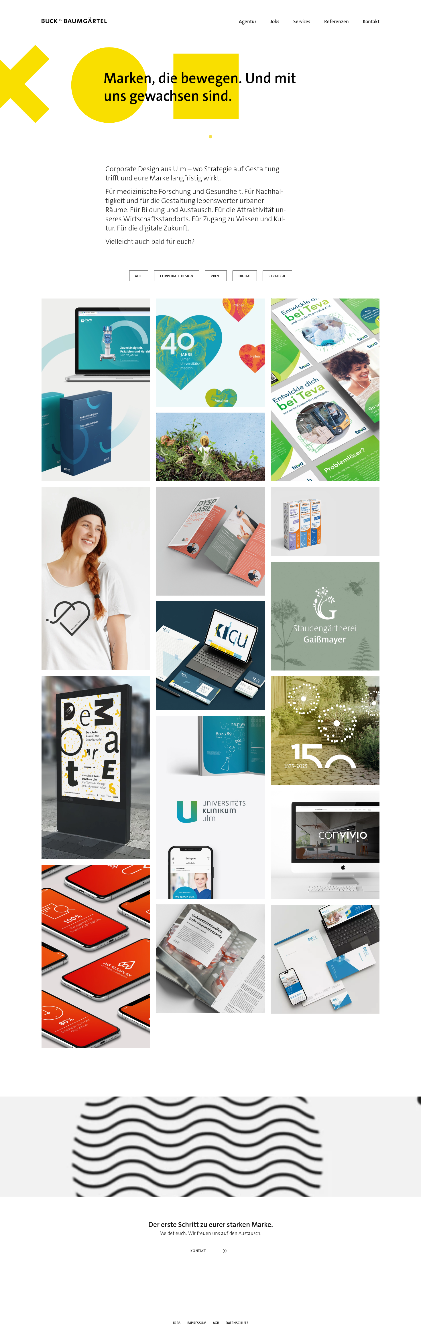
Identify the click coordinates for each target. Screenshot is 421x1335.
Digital (245, 276)
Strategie (277, 276)
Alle (138, 276)
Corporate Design (176, 276)
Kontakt (198, 1251)
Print (216, 276)
